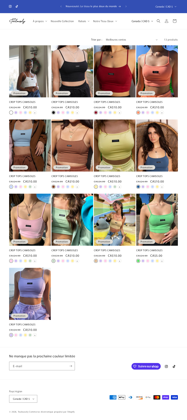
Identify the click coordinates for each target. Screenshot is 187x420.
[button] (40, 21)
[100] (96, 112)
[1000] (25, 112)
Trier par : (96, 39)
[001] (53, 112)
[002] (11, 112)
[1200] (96, 261)
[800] (21, 112)
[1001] (138, 186)
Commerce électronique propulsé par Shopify (52, 411)
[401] (138, 261)
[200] (30, 112)
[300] (138, 112)
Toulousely (23, 411)
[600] (16, 112)
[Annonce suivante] (126, 6)
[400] (30, 186)
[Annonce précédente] (61, 6)
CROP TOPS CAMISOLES (22, 102)
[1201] (53, 186)
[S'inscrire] (71, 366)
